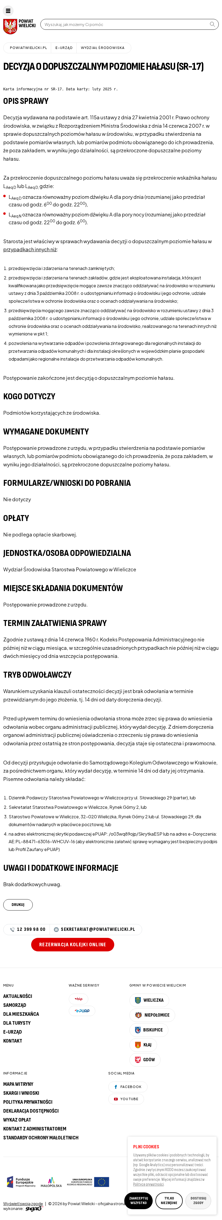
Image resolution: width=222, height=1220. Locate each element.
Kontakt (12, 1041)
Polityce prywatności (148, 1184)
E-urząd (12, 1032)
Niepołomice (157, 1015)
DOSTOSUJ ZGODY (198, 1200)
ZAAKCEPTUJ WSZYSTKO (138, 1200)
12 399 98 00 (31, 929)
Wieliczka (153, 1000)
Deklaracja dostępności (31, 1111)
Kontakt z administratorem (34, 1129)
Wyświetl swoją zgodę (23, 1203)
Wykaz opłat (17, 1120)
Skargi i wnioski (21, 1093)
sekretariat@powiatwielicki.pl (98, 929)
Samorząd (14, 1005)
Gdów (149, 1060)
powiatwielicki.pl (28, 48)
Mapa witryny (18, 1084)
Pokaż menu (8, 10)
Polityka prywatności (28, 1102)
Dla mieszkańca (21, 1014)
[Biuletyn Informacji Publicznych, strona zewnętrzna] (78, 999)
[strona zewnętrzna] (33, 1208)
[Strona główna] (18, 26)
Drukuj (18, 904)
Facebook (131, 1087)
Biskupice (153, 1030)
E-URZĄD (64, 48)
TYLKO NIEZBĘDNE (169, 1200)
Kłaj (147, 1045)
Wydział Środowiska (103, 48)
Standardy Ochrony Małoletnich (41, 1137)
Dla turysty (17, 1023)
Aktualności (17, 996)
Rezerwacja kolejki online (72, 944)
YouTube (129, 1099)
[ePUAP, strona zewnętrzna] (82, 1011)
